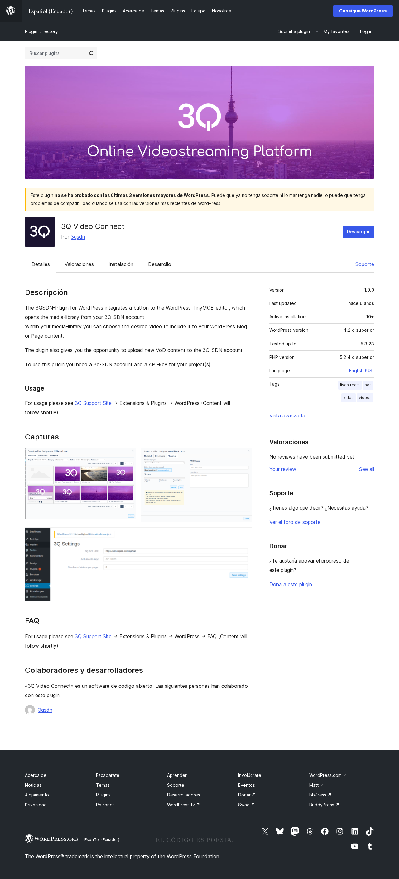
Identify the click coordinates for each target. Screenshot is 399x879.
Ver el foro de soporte (294, 522)
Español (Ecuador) (101, 839)
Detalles (40, 264)
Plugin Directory (41, 31)
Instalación (120, 264)
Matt (316, 785)
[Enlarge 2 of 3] (243, 456)
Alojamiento (37, 794)
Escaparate (107, 775)
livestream (350, 384)
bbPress (320, 794)
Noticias (33, 785)
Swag (246, 804)
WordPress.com (328, 775)
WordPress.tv (183, 804)
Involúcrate (249, 775)
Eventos (246, 785)
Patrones (105, 804)
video (348, 397)
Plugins (103, 794)
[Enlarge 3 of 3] (243, 536)
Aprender (177, 775)
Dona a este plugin (290, 584)
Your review (282, 469)
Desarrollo (159, 264)
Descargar (358, 231)
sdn (368, 384)
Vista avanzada (287, 415)
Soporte (364, 264)
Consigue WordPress (363, 10)
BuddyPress (324, 804)
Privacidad (36, 804)
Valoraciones (79, 264)
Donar (247, 794)
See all (366, 469)
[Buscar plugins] (91, 53)
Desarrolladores (183, 794)
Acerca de (35, 775)
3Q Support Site (93, 403)
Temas (103, 785)
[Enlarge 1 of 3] (127, 456)
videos (365, 397)
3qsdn (78, 237)
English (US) (361, 370)
